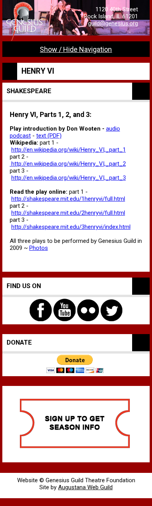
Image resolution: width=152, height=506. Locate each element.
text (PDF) (49, 135)
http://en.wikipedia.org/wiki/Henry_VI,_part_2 (68, 163)
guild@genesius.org (113, 23)
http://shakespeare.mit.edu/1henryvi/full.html (68, 198)
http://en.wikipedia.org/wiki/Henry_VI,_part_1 (68, 149)
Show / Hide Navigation (76, 49)
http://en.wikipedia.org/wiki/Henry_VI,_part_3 (68, 177)
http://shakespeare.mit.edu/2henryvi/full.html (68, 212)
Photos (38, 247)
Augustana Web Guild (85, 487)
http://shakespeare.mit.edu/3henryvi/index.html (71, 226)
